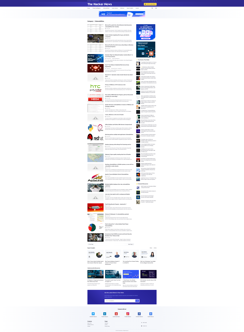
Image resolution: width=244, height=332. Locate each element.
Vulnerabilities (106, 8)
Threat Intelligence (96, 8)
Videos (151, 247)
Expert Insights (130, 8)
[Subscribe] (137, 301)
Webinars (122, 8)
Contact (88, 326)
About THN (89, 323)
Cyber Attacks (115, 8)
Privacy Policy (107, 326)
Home (88, 8)
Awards (137, 8)
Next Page (130, 244)
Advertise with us (90, 324)
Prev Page (90, 244)
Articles (155, 247)
